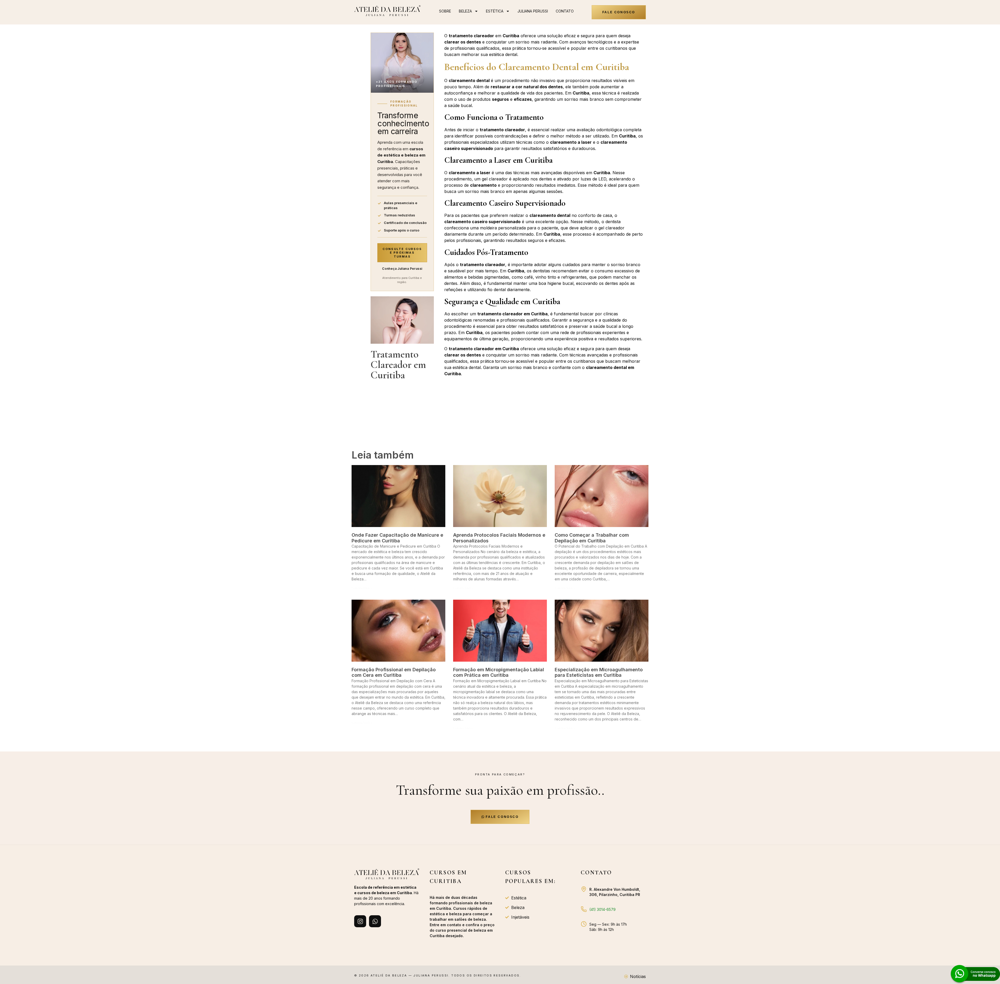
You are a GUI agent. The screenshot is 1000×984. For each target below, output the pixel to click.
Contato (565, 11)
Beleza (465, 11)
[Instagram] (360, 921)
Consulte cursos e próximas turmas (402, 252)
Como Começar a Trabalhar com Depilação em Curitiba (592, 537)
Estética (494, 11)
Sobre (445, 11)
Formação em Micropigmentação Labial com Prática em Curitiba (498, 672)
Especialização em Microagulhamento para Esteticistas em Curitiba (599, 672)
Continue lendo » (362, 588)
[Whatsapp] (375, 921)
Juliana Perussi (532, 11)
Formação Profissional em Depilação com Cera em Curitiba (394, 672)
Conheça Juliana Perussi (402, 269)
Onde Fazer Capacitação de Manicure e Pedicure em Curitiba (397, 537)
